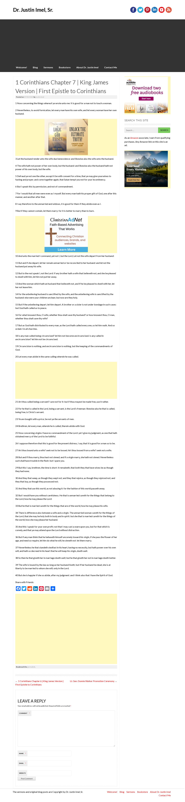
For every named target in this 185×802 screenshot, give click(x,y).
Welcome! (21, 67)
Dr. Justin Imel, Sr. (33, 10)
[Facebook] (133, 12)
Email (22, 763)
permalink (31, 667)
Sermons (48, 67)
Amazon (134, 137)
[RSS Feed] (168, 12)
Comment (24, 713)
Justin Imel (40, 97)
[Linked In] (154, 12)
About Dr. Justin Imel (87, 67)
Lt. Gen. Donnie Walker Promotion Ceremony (93, 681)
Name (22, 753)
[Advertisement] (92, 41)
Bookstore (65, 67)
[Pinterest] (147, 12)
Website (22, 773)
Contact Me (110, 67)
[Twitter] (140, 12)
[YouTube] (161, 12)
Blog (35, 67)
